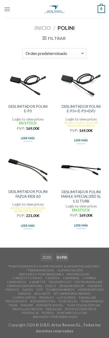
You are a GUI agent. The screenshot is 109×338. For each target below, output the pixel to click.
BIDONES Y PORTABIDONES (41, 274)
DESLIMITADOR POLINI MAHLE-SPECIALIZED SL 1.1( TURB (81, 196)
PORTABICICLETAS (72, 313)
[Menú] (7, 9)
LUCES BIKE (66, 297)
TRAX (12, 305)
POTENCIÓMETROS (81, 309)
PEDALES (46, 297)
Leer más (28, 138)
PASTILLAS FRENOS (27, 309)
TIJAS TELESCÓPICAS (84, 305)
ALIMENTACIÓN (70, 270)
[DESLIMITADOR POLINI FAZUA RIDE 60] (28, 170)
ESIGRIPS (95, 286)
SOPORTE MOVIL (49, 305)
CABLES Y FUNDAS (27, 278)
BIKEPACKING (78, 274)
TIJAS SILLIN (67, 301)
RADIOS (24, 293)
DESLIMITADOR (72, 286)
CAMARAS (71, 278)
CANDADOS (16, 282)
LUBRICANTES (24, 297)
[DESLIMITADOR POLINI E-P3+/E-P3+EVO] (81, 85)
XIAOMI (27, 305)
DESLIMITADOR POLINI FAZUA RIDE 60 (28, 193)
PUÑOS (48, 313)
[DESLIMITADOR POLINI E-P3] (28, 85)
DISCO (51, 286)
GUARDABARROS (60, 289)
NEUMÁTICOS (60, 282)
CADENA (53, 278)
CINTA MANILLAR (88, 282)
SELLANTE (42, 293)
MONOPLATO (16, 301)
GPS (39, 289)
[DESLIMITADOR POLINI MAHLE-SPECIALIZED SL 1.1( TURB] (81, 170)
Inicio (42, 28)
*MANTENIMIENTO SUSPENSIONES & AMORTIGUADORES (54, 266)
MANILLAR (87, 297)
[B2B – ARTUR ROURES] (54, 9)
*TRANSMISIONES (40, 270)
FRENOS (12, 289)
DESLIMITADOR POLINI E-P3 (28, 108)
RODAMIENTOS (42, 301)
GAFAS (27, 289)
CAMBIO (90, 278)
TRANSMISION (92, 301)
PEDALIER (54, 309)
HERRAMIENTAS (90, 289)
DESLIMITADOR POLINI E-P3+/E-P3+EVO (81, 108)
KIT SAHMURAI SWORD (72, 293)
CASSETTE (37, 282)
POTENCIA (30, 313)
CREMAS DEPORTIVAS (24, 286)
